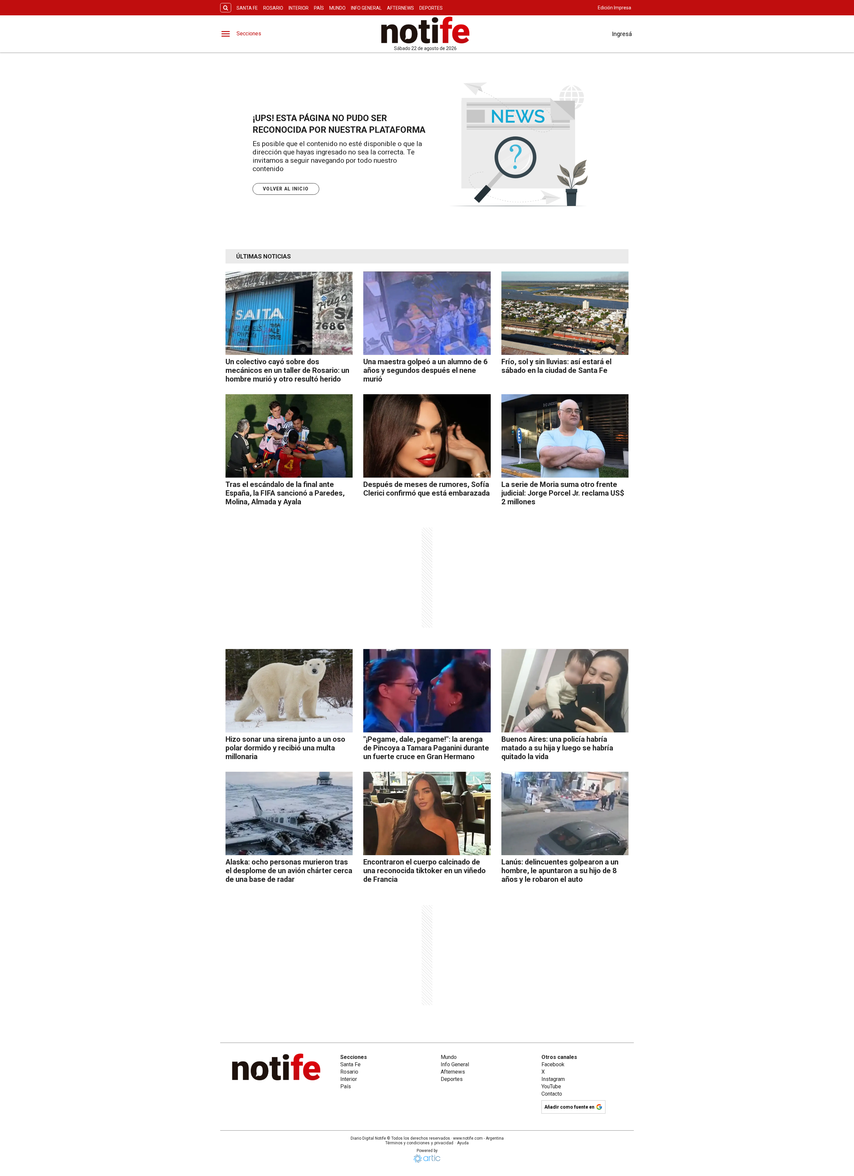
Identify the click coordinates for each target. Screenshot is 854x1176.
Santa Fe (247, 8)
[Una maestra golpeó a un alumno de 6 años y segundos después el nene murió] (426, 313)
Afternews (400, 8)
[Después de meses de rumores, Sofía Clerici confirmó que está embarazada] (426, 436)
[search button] (225, 8)
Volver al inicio (286, 188)
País (319, 8)
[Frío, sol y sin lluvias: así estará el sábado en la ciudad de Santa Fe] (564, 313)
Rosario (273, 8)
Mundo (337, 8)
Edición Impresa (614, 7)
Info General (366, 8)
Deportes (431, 8)
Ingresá (622, 33)
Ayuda (463, 1143)
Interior (299, 8)
